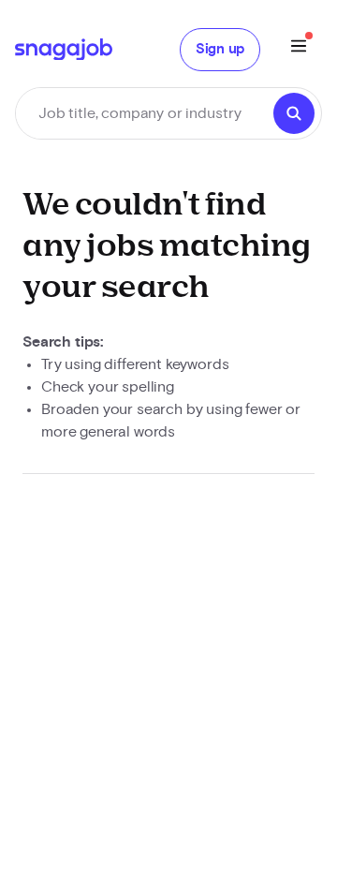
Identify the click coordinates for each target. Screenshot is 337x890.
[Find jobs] (294, 113)
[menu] (298, 49)
